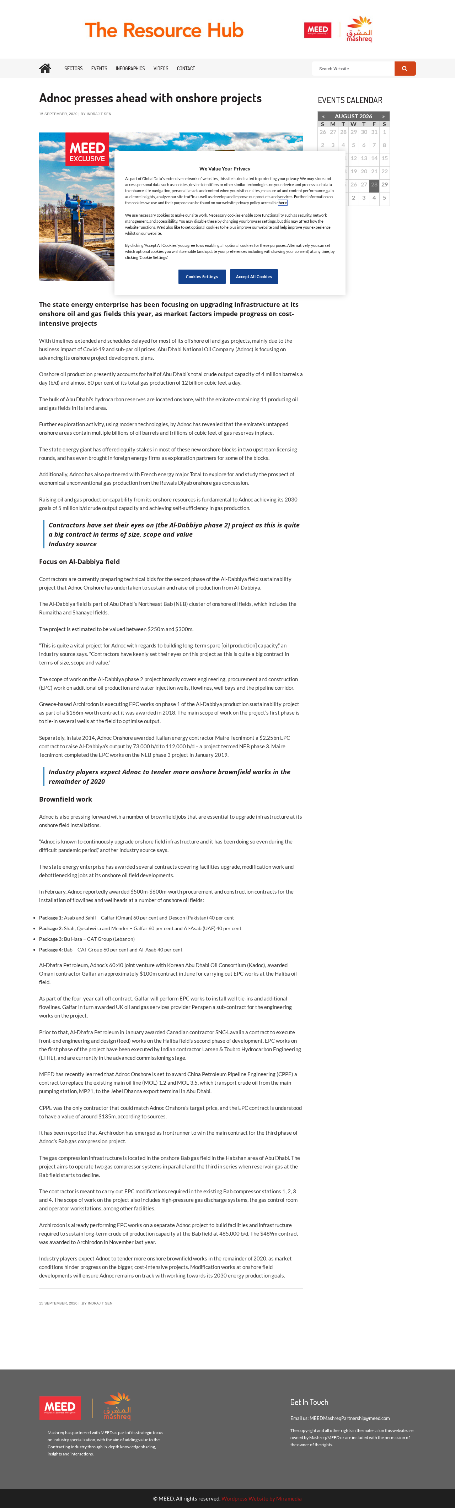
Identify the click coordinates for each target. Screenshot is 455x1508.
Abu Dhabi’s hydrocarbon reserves (106, 399)
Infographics (130, 68)
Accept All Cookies (254, 276)
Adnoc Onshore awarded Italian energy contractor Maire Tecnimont (176, 737)
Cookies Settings (202, 276)
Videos (161, 68)
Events (99, 68)
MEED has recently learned (71, 1074)
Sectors (73, 68)
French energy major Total (171, 474)
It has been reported (62, 1132)
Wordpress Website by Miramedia (261, 1498)
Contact (186, 68)
